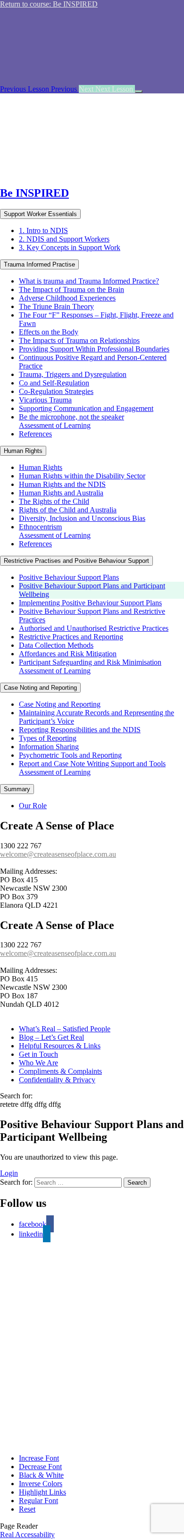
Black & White (41, 1475)
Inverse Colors (40, 1484)
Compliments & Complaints (60, 1071)
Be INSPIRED (34, 193)
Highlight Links (42, 1492)
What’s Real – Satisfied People (64, 1029)
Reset (27, 1509)
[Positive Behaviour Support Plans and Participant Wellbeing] (89, 173)
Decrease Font (40, 1467)
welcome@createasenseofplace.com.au (58, 854)
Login (9, 1173)
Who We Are (38, 1063)
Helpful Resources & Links (59, 1046)
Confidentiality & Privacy (57, 1080)
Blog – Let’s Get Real (51, 1037)
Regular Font (38, 1501)
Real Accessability (27, 1535)
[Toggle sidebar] (138, 91)
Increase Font (39, 1458)
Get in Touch (38, 1054)
